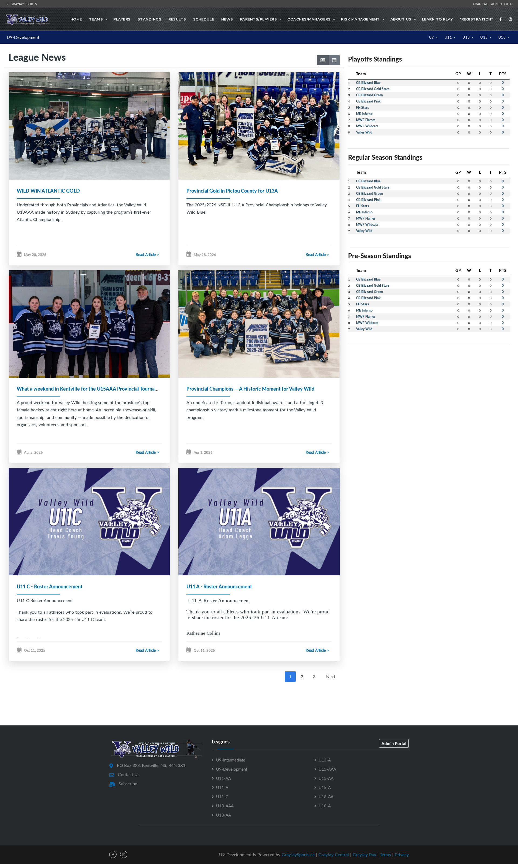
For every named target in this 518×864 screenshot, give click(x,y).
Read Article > (147, 254)
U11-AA (223, 778)
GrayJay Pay (364, 855)
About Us (400, 19)
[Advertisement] (259, 701)
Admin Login (502, 4)
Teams (96, 19)
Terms (385, 855)
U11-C (222, 796)
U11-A (222, 787)
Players (122, 19)
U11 (449, 37)
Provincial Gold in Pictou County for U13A (232, 190)
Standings (150, 19)
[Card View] (323, 60)
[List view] (334, 60)
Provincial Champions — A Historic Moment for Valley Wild (250, 388)
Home (76, 19)
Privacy (402, 855)
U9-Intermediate (230, 760)
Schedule (203, 19)
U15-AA (326, 778)
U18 (502, 37)
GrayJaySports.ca (298, 855)
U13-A (325, 760)
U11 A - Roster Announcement (219, 586)
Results (177, 19)
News (227, 19)
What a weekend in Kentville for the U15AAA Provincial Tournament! (92, 388)
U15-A (325, 787)
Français (481, 4)
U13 (466, 37)
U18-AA (326, 796)
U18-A (325, 805)
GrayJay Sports (23, 4)
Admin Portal (393, 743)
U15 (484, 37)
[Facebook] (500, 19)
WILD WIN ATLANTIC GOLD (48, 190)
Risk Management (360, 19)
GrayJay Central (333, 855)
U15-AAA (327, 769)
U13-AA (223, 815)
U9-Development (23, 37)
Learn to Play (437, 19)
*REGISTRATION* (476, 19)
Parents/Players (258, 19)
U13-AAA (225, 805)
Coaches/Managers (308, 19)
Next (330, 676)
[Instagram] (510, 19)
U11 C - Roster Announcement (50, 586)
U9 (432, 37)
